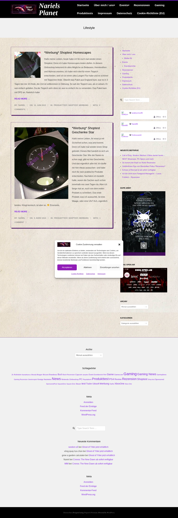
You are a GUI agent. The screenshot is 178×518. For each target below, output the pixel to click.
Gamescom (118, 375)
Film (104, 374)
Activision (18, 375)
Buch (60, 374)
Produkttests (85, 13)
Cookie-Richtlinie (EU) (151, 13)
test (84, 383)
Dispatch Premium (90, 512)
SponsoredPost (51, 384)
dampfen (85, 374)
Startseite (83, 5)
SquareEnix (62, 384)
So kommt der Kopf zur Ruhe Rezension (138, 163)
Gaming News (146, 374)
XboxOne (119, 383)
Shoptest (73, 105)
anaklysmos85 (137, 113)
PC (80, 379)
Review (118, 379)
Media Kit (128, 58)
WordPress (110, 512)
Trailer (89, 384)
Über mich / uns (104, 5)
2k (12, 375)
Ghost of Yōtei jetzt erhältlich (95, 447)
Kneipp (40, 379)
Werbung (83, 105)
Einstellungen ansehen (109, 267)
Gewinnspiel (32, 379)
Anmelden (88, 402)
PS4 (111, 379)
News (56, 379)
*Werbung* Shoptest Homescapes (67, 52)
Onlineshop (74, 379)
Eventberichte (130, 66)
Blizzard (46, 375)
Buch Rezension (69, 374)
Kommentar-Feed (88, 410)
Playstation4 (87, 379)
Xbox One (128, 384)
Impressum (101, 274)
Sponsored (159, 379)
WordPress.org (88, 415)
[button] (119, 244)
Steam (78, 384)
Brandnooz (53, 375)
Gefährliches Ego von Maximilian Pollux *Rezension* (143, 166)
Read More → (22, 99)
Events (123, 5)
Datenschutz (90, 274)
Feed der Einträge (88, 406)
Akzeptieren (67, 267)
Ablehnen (88, 267)
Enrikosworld (136, 135)
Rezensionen (142, 5)
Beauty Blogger (36, 375)
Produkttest (60, 105)
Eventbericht (98, 374)
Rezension (129, 379)
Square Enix (70, 384)
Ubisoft (96, 384)
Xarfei (112, 384)
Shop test (151, 379)
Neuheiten (47, 379)
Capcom (78, 375)
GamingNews (161, 375)
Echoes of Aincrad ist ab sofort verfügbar (139, 170)
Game (110, 374)
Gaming (159, 5)
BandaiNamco (26, 374)
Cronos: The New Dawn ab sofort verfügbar (93, 459)
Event (91, 374)
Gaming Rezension (21, 379)
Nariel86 (135, 124)
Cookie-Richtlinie (77, 274)
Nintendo (65, 379)
